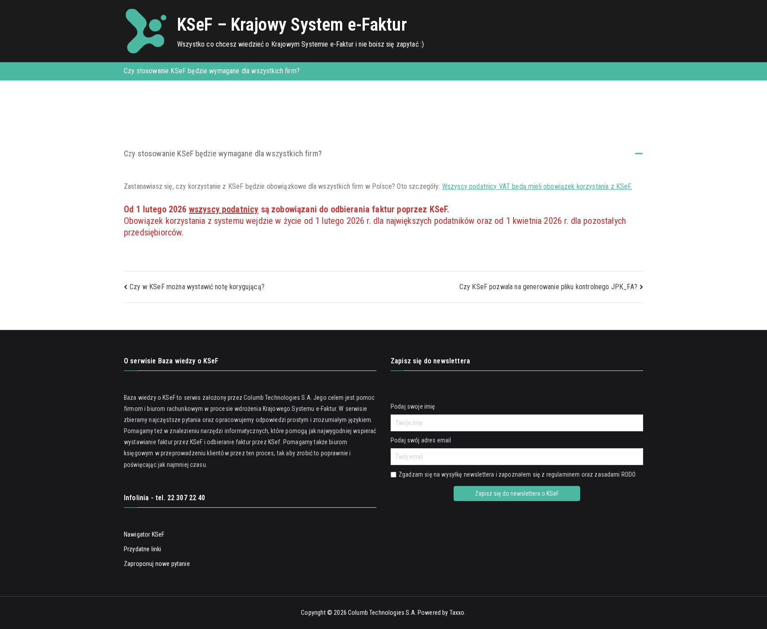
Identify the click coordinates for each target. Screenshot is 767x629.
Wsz (448, 186)
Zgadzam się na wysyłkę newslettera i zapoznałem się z (517, 474)
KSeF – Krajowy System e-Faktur (292, 24)
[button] (383, 154)
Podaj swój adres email (421, 440)
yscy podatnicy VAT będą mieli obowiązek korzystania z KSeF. (543, 186)
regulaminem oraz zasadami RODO (591, 474)
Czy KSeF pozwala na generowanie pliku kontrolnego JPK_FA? (548, 287)
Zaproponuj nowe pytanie (157, 563)
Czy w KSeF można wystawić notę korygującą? (197, 287)
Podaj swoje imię (413, 406)
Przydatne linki (142, 549)
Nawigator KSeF (144, 534)
